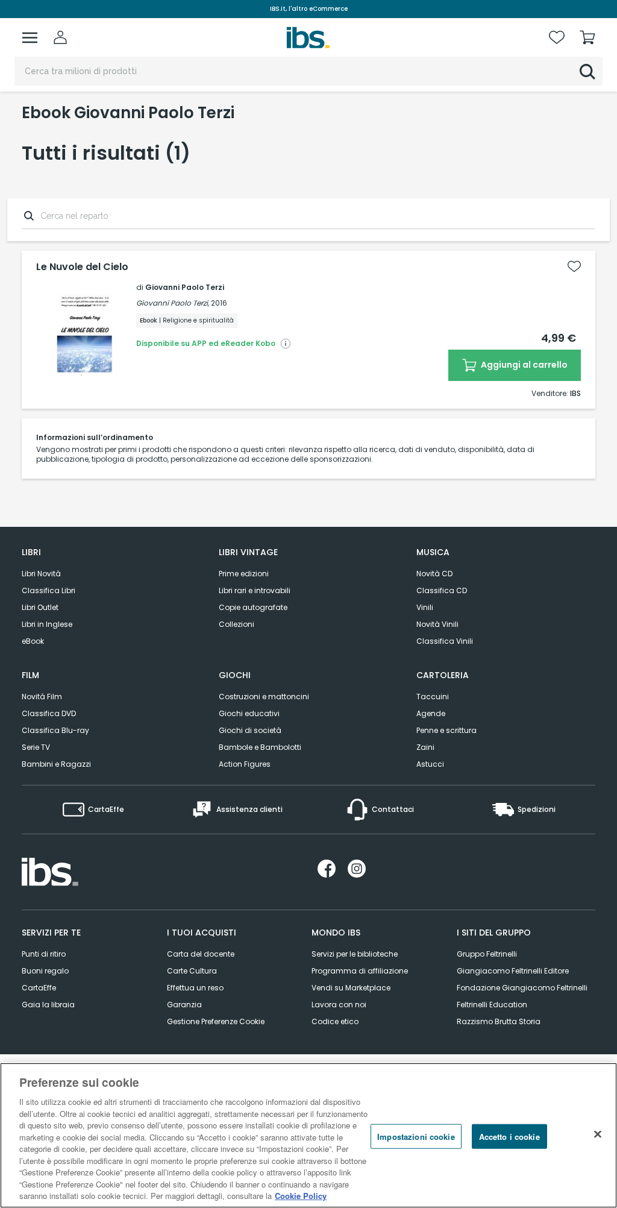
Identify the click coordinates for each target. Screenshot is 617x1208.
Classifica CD (441, 590)
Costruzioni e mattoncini (264, 696)
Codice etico (335, 1021)
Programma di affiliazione (360, 971)
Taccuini (432, 696)
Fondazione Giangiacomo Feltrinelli (522, 988)
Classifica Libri (48, 590)
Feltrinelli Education (492, 1004)
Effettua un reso (195, 988)
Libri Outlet (40, 607)
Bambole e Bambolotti (260, 747)
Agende (430, 713)
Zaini (425, 747)
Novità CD (434, 573)
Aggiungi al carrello (523, 365)
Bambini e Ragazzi (56, 764)
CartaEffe (39, 988)
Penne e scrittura (446, 730)
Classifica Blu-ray (55, 730)
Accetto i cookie (509, 1136)
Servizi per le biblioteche (355, 954)
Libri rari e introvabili (254, 590)
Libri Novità (41, 573)
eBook (33, 641)
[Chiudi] (597, 1134)
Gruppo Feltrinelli (487, 954)
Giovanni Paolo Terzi (184, 287)
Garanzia (184, 1004)
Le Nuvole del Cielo (82, 267)
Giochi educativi (249, 713)
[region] (308, 1135)
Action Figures (245, 764)
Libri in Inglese (47, 624)
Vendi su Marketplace (351, 988)
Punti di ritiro (44, 954)
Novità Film (42, 696)
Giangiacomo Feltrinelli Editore (513, 971)
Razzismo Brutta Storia (498, 1021)
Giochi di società (250, 730)
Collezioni (236, 624)
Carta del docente (200, 954)
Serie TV (36, 747)
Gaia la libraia (48, 1004)
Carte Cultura (192, 971)
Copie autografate (253, 607)
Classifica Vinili (444, 641)
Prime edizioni (244, 573)
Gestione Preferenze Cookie (216, 1021)
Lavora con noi (339, 1004)
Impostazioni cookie (415, 1136)
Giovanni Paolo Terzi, (172, 303)
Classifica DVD (49, 713)
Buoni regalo (45, 971)
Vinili (424, 607)
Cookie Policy (301, 1195)
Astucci (430, 764)
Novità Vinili (437, 624)
